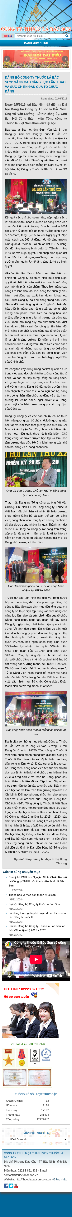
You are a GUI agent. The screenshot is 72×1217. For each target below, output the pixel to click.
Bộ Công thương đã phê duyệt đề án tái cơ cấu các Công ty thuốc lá (37, 915)
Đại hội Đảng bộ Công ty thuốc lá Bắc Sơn (34, 904)
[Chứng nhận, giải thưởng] (28, 1086)
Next (65, 59)
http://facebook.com (6, 1186)
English (10, 36)
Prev (7, 59)
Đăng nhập (60, 1179)
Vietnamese (5, 36)
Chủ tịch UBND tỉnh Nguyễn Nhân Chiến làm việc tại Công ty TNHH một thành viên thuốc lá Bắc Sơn (38, 881)
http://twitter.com (11, 1186)
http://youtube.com (15, 1186)
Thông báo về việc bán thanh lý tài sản (32, 894)
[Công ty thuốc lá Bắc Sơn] (36, 20)
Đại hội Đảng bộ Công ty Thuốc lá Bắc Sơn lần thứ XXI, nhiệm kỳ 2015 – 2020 (37, 928)
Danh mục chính (36, 43)
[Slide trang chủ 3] (36, 60)
